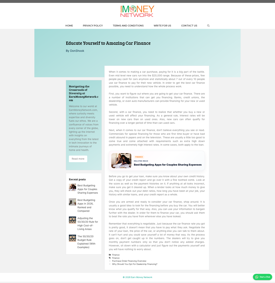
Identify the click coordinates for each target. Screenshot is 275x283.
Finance (115, 255)
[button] (208, 25)
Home (69, 25)
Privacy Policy (93, 25)
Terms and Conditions (128, 25)
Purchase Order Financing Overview (129, 261)
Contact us (189, 25)
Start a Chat (265, 277)
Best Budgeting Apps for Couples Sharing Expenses (168, 164)
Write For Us (162, 25)
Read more (78, 158)
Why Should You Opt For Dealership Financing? (134, 264)
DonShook (77, 50)
